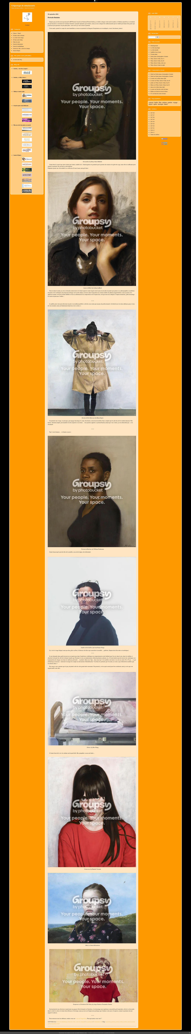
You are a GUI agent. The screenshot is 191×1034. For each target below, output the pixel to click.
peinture (113, 1021)
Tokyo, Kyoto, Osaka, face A (157, 58)
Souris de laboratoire (18, 44)
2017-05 (152, 119)
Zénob (152, 74)
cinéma (164, 102)
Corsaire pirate (153, 54)
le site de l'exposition (81, 1018)
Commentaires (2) (97, 1021)
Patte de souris (16, 42)
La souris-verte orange (18, 37)
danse (166, 104)
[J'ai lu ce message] (189, 1032)
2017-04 (152, 121)
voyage (175, 102)
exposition (108, 1021)
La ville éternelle (154, 50)
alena (151, 87)
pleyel (151, 104)
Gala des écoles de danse (162, 89)
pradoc (152, 83)
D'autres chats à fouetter (18, 35)
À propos (27, 25)
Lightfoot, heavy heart (155, 52)
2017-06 (152, 117)
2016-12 (152, 130)
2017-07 (152, 115)
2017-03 (152, 123)
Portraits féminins (54, 17)
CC (151, 93)
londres (121, 1021)
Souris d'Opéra (16, 50)
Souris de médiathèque (18, 46)
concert (151, 102)
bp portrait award (55, 1023)
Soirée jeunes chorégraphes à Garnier (159, 56)
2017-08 (152, 113)
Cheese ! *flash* (17, 33)
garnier (170, 102)
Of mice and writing (18, 40)
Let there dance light (161, 78)
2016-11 (152, 132)
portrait (117, 1021)
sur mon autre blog (17, 59)
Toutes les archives (154, 134)
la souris (152, 78)
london (125, 1021)
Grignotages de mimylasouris (23, 5)
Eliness (152, 85)
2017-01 (152, 128)
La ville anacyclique (155, 48)
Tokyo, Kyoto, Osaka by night (157, 65)
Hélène (152, 91)
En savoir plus (111, 1032)
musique (160, 104)
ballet (156, 102)
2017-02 (152, 126)
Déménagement (154, 45)
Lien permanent (89, 1021)
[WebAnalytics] (95, 1)
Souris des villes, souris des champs (21, 48)
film (160, 102)
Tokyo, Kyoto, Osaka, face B (157, 61)
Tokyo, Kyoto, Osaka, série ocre (158, 63)
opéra (155, 104)
